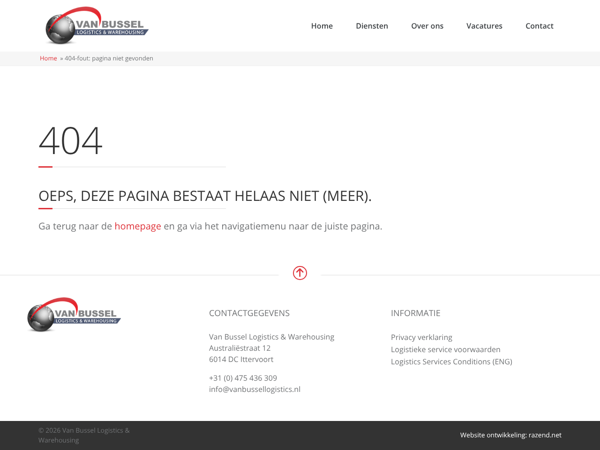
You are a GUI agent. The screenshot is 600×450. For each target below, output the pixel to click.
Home (322, 26)
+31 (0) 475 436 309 (243, 378)
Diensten (372, 26)
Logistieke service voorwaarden (446, 349)
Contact (539, 26)
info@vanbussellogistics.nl (254, 389)
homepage (137, 226)
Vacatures (484, 26)
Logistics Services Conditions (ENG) (451, 361)
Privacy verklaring (421, 337)
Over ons (427, 26)
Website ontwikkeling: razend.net (511, 435)
